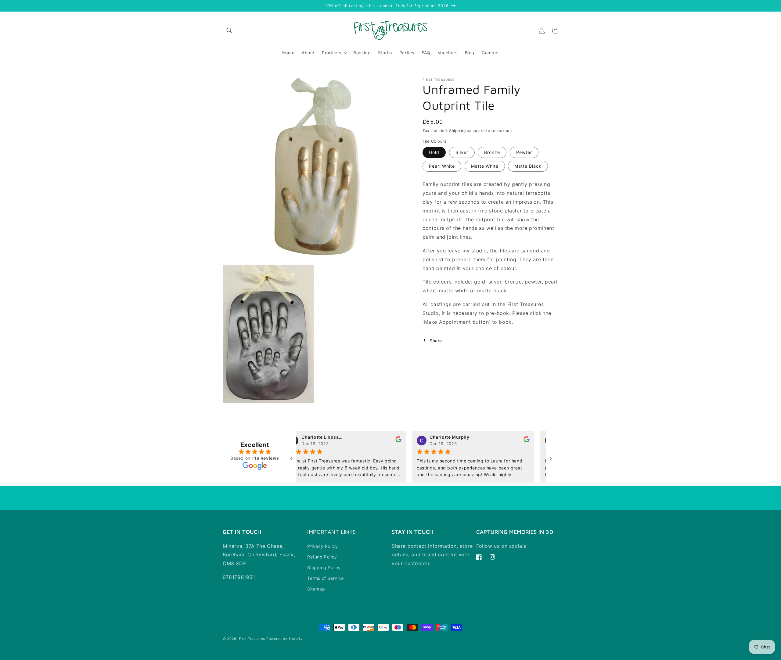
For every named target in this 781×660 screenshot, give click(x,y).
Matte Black (528, 166)
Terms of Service (325, 578)
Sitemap (316, 588)
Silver (461, 152)
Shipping (457, 130)
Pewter (524, 152)
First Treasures (252, 639)
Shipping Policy (324, 567)
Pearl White (442, 166)
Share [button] (436, 340)
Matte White (484, 166)
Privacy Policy (322, 546)
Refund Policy (322, 556)
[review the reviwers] (382, 440)
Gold (434, 152)
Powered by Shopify (284, 639)
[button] (229, 30)
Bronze (492, 152)
